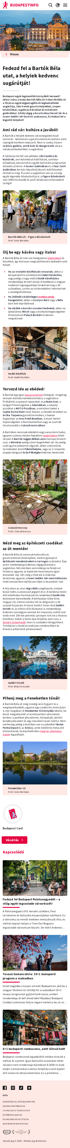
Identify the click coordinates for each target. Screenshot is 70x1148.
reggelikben (50, 435)
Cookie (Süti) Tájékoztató (16, 1110)
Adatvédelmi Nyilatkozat (15, 1123)
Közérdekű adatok (12, 1115)
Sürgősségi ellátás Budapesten (19, 1101)
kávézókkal (54, 258)
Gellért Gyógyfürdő (14, 622)
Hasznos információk (14, 1106)
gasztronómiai (34, 394)
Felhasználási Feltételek (16, 1119)
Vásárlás (12, 840)
